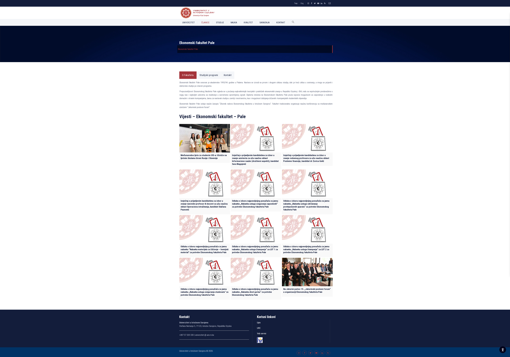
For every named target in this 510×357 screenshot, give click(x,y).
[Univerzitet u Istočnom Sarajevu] (197, 13)
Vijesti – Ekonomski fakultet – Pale (212, 116)
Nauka (234, 22)
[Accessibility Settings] (502, 349)
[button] (293, 22)
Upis (259, 322)
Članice (205, 22)
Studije (220, 22)
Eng (302, 3)
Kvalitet (248, 22)
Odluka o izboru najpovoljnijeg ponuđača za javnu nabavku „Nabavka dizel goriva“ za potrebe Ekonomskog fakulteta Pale (255, 292)
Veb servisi (261, 333)
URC (259, 328)
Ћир (296, 3)
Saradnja (265, 22)
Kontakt (280, 22)
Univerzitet (188, 22)
